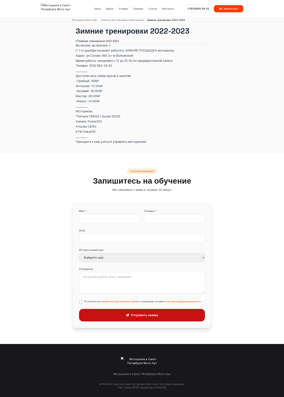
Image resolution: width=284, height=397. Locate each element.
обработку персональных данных (120, 301)
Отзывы (123, 8)
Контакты (168, 8)
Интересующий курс (91, 249)
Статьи (152, 8)
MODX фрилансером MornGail (149, 387)
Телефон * (150, 211)
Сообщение (86, 269)
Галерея (138, 8)
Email (82, 230)
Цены (97, 8)
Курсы (109, 8)
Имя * (82, 211)
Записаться (230, 8)
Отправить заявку (144, 315)
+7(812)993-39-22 (198, 8)
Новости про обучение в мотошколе (122, 20)
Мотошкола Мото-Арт (85, 20)
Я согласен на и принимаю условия (142, 301)
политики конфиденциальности (183, 301)
